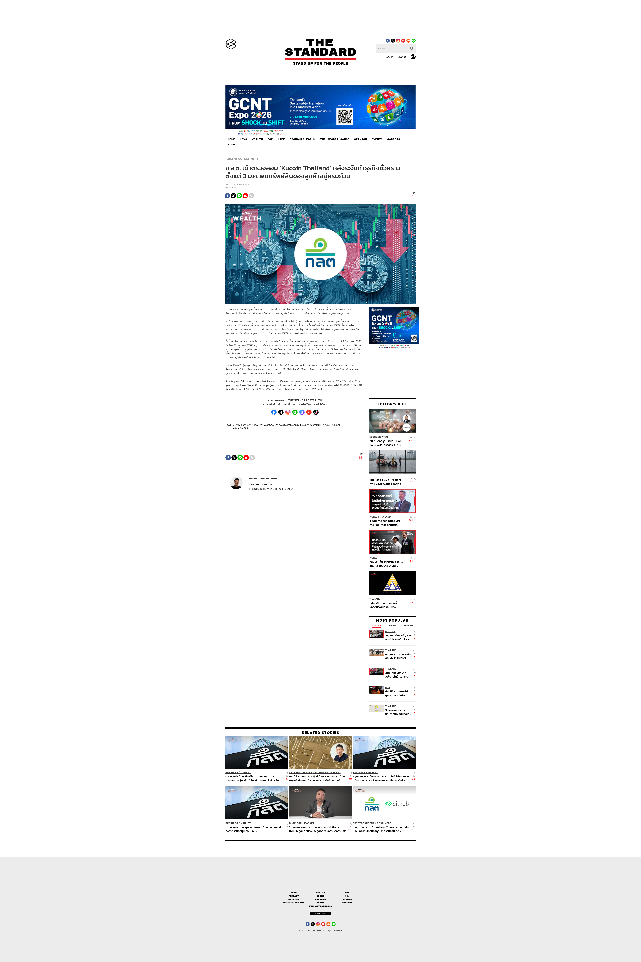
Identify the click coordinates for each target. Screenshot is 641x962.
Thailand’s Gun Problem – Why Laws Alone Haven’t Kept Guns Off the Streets (386, 481)
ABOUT (232, 144)
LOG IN (390, 56)
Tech (386, 437)
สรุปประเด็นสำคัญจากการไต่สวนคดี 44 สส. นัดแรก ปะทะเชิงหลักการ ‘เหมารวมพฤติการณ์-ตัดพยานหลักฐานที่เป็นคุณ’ (398, 637)
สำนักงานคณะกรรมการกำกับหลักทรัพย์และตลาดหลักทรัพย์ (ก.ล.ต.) (295, 424)
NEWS (243, 139)
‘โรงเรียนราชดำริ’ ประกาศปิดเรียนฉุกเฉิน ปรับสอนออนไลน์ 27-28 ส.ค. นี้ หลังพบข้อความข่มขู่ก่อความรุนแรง (398, 712)
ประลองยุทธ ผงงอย (240, 184)
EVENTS (377, 139)
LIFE (281, 139)
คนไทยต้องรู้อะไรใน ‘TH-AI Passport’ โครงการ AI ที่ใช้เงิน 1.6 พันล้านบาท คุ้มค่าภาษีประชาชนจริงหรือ (386, 443)
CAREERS (393, 139)
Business (233, 158)
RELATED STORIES (320, 732)
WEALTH (257, 139)
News (294, 893)
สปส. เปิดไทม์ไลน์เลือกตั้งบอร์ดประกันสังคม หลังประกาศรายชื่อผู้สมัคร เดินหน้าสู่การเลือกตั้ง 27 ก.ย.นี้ (384, 605)
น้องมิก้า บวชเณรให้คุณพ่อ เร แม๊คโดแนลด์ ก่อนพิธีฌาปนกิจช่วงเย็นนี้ (397, 693)
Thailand (385, 517)
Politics (390, 631)
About (320, 903)
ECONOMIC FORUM (302, 139)
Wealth (320, 893)
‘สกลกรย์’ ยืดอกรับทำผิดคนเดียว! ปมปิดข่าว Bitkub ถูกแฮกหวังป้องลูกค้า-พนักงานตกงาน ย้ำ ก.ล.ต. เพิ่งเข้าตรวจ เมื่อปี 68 (317, 829)
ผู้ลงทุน (336, 424)
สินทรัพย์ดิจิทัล (242, 428)
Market (251, 158)
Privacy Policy (293, 903)
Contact (347, 903)
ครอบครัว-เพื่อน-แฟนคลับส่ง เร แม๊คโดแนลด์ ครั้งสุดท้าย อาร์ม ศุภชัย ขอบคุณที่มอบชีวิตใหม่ (398, 656)
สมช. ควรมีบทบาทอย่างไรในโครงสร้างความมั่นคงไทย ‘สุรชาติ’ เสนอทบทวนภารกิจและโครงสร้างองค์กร (397, 674)
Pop (347, 893)
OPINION (360, 139)
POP (270, 139)
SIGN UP (402, 56)
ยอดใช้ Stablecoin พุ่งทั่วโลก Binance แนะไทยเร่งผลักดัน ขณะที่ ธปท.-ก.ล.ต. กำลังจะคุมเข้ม (317, 778)
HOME (231, 139)
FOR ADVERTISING (320, 906)
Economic (375, 437)
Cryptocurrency (301, 772)
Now (347, 896)
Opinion (293, 899)
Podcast (293, 896)
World (373, 517)
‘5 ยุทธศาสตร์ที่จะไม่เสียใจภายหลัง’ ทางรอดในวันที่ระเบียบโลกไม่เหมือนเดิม (384, 522)
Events (347, 899)
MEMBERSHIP (320, 913)
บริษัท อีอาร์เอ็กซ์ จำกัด (246, 424)
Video (320, 896)
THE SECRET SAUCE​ (334, 139)
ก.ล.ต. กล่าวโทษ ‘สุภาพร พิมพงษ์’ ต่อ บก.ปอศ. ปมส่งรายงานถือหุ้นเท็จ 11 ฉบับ (253, 829)
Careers (320, 899)
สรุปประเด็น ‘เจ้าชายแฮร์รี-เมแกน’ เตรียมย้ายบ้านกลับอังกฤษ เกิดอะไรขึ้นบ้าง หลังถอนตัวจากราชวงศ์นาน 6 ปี (386, 564)
